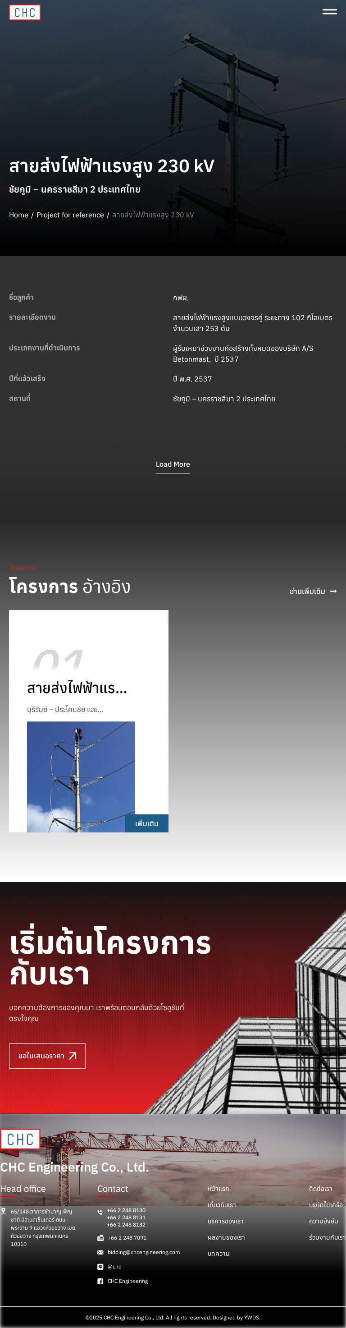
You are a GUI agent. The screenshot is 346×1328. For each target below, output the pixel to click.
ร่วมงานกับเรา (327, 1237)
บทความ (219, 1254)
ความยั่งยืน (323, 1221)
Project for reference (70, 214)
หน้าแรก (218, 1189)
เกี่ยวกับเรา (222, 1205)
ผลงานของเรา (226, 1237)
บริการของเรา (226, 1221)
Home (18, 214)
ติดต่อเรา (320, 1189)
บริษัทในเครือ (326, 1205)
